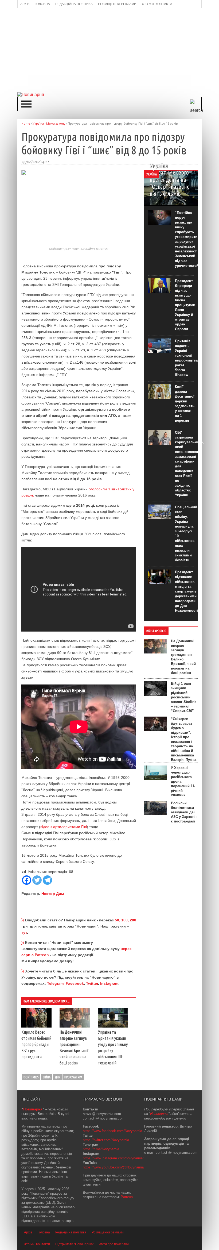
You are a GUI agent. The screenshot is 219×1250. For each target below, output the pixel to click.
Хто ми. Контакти (37, 1244)
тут (24, 932)
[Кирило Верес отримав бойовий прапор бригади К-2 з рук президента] (36, 1026)
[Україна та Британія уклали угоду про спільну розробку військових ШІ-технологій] (113, 1026)
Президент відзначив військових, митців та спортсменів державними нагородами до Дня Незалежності (186, 591)
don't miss (31, 1077)
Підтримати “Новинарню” (74, 1244)
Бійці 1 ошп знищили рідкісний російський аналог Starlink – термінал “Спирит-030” (183, 697)
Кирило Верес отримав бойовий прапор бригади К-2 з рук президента (36, 1044)
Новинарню (159, 1114)
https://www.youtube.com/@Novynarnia (113, 1167)
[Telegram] (47, 880)
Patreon (127, 1197)
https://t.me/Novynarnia (101, 1149)
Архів (28, 1232)
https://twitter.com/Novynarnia (106, 1140)
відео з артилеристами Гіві (63, 827)
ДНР (57, 1077)
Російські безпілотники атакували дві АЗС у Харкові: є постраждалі (184, 812)
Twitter (92, 983)
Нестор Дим (52, 893)
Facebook (75, 983)
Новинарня (32, 1109)
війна (46, 1077)
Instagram (109, 983)
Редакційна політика (70, 1232)
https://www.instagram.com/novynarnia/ (113, 1158)
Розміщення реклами (108, 1232)
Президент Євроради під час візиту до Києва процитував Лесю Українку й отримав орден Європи (185, 305)
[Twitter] (37, 880)
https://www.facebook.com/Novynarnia (112, 1131)
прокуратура (73, 1077)
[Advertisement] (118, 49)
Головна (43, 1232)
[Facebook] (26, 880)
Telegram (55, 983)
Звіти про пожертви (114, 1244)
